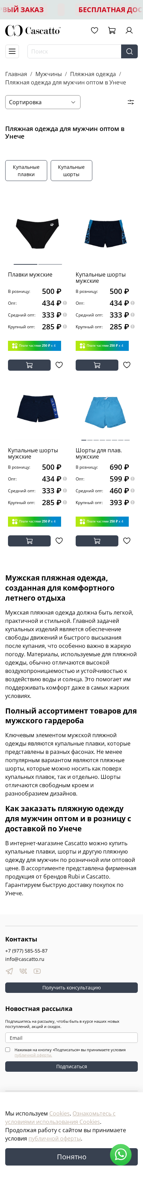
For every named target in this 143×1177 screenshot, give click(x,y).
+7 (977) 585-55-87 (26, 950)
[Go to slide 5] (108, 437)
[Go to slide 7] (121, 437)
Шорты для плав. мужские (99, 453)
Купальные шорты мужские (101, 278)
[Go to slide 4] (102, 437)
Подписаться (71, 1066)
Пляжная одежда (93, 74)
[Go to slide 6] (114, 437)
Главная (16, 74)
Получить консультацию (71, 987)
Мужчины (48, 74)
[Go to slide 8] (126, 437)
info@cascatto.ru (24, 959)
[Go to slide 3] (96, 437)
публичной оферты (54, 1138)
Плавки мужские (30, 274)
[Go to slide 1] (25, 262)
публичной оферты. (33, 1054)
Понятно (71, 1156)
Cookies (59, 1113)
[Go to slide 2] (50, 261)
